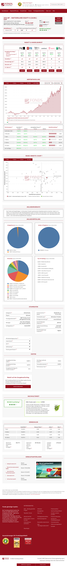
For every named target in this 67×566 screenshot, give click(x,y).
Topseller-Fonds (28, 513)
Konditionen (5, 10)
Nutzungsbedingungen (58, 558)
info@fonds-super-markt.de (43, 4)
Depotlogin (26, 528)
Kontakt (53, 526)
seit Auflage (36, 83)
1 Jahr (7, 83)
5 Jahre (21, 83)
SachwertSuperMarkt (56, 511)
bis (53, 83)
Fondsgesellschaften (39, 10)
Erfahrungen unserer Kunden (29, 519)
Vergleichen (59, 23)
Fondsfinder (23, 10)
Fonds (30, 10)
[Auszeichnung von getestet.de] (28, 541)
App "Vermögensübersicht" (43, 525)
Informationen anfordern (27, 523)
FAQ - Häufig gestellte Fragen (29, 509)
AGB (43, 558)
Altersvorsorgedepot (56, 524)
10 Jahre (29, 83)
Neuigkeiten (40, 511)
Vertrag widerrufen (51, 560)
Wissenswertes (27, 516)
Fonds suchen (43, 564)
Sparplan (58, 20)
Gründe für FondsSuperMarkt (55, 519)
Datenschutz (48, 558)
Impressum (42, 560)
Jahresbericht (10, 475)
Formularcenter (55, 522)
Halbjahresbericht (11, 463)
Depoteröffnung (14, 10)
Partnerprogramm (41, 518)
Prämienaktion (54, 508)
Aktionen (39, 508)
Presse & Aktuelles (55, 516)
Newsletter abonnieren (43, 522)
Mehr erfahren (18, 386)
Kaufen (58, 18)
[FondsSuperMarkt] (6, 4)
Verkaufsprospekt (11, 479)
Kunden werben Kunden (55, 513)
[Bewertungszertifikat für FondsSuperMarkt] (20, 4)
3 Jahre (14, 83)
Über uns (48, 10)
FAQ (54, 10)
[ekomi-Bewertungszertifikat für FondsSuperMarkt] (5, 541)
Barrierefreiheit (60, 560)
